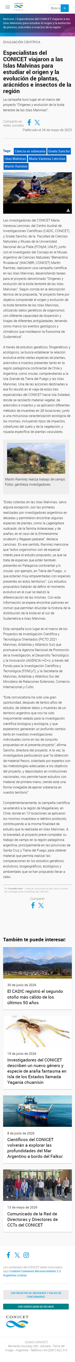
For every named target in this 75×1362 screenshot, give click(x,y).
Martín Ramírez (16, 166)
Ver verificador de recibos (36, 1306)
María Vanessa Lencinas (47, 158)
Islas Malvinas (15, 158)
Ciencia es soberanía (30, 151)
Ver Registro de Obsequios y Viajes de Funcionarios (36, 1294)
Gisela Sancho (59, 151)
